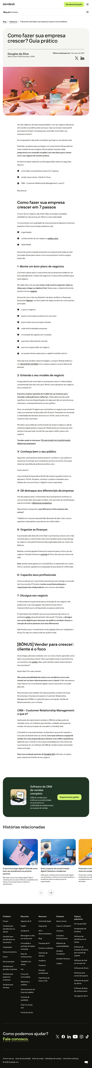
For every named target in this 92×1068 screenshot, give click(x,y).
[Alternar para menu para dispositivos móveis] (87, 4)
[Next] (50, 892)
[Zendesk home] (9, 4)
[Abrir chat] (86, 1062)
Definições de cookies (53, 1058)
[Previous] (41, 892)
